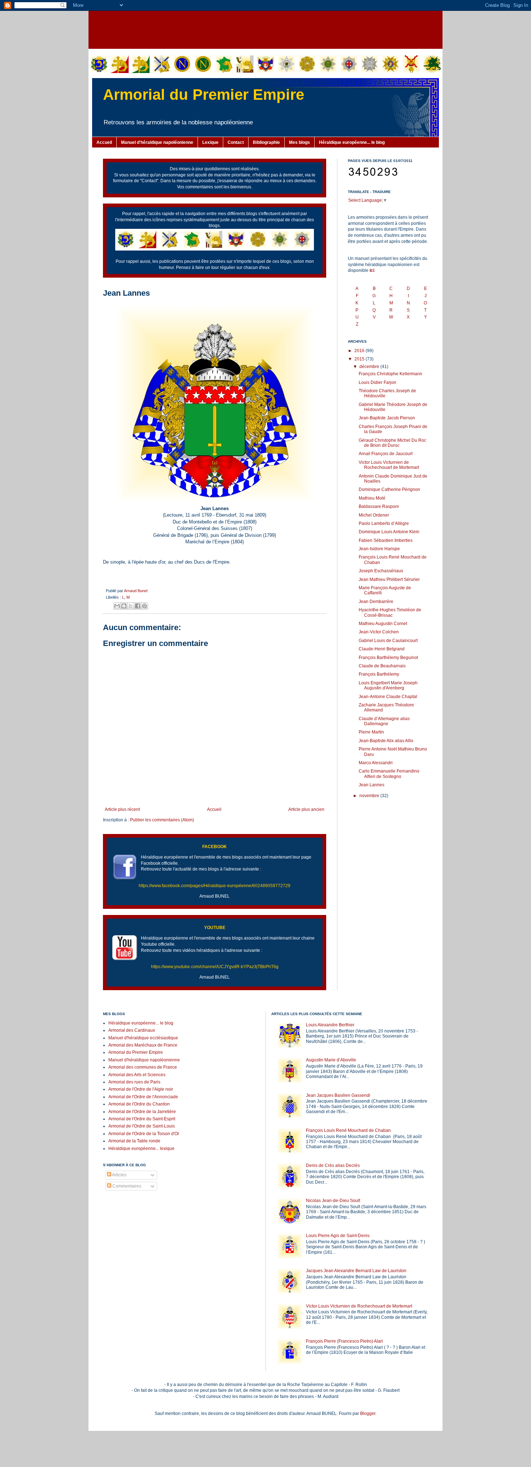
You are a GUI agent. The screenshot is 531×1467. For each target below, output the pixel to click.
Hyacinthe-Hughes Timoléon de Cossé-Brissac (390, 612)
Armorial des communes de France (142, 1067)
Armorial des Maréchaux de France (142, 1045)
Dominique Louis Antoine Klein (389, 531)
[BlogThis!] (124, 606)
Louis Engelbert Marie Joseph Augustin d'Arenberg (388, 685)
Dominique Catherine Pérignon (389, 489)
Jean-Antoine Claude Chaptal (388, 696)
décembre (369, 366)
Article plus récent (122, 809)
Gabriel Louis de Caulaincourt (388, 640)
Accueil (104, 142)
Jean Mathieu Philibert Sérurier (389, 579)
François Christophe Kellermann (390, 373)
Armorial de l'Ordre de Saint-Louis (141, 1126)
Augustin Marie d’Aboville (331, 1059)
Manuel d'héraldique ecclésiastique (143, 1037)
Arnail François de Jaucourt (386, 453)
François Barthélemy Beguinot (388, 657)
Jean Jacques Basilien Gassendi (338, 1095)
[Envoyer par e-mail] (117, 606)
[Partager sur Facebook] (137, 606)
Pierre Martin (371, 732)
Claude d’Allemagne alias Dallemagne (384, 721)
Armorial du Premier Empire (203, 94)
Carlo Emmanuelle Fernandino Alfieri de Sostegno (389, 774)
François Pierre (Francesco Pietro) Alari (344, 1341)
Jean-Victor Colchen (379, 631)
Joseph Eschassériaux (381, 570)
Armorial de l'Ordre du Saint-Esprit (141, 1118)
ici (372, 270)
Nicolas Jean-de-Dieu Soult (333, 1200)
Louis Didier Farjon (377, 382)
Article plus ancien (306, 809)
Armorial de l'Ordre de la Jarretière (142, 1111)
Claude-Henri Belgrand (382, 648)
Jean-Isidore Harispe (379, 548)
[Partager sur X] (130, 606)
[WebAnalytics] (117, 1207)
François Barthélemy (379, 674)
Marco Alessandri (376, 762)
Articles (118, 1174)
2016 (360, 350)
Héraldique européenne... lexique (141, 1148)
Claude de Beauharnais (382, 665)
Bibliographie (266, 142)
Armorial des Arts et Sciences (136, 1074)
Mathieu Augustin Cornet (383, 623)
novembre (369, 795)
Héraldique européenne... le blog (352, 142)
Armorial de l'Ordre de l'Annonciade (143, 1096)
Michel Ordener (374, 515)
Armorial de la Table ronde (134, 1140)
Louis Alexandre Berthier (330, 1024)
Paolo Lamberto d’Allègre (384, 523)
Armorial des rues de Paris (134, 1082)
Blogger (367, 1413)
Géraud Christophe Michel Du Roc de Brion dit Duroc (392, 443)
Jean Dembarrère (376, 601)
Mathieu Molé (372, 498)
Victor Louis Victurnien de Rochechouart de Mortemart (389, 465)
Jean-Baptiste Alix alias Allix (386, 740)
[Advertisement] (265, 29)
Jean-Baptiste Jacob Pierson (387, 417)
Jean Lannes (371, 784)
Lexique (210, 142)
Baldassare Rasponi (379, 506)
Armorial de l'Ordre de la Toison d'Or (143, 1133)
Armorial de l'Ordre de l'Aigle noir (140, 1089)
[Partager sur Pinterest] (144, 606)
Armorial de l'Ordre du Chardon (139, 1104)
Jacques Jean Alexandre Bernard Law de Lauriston (356, 1270)
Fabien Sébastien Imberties (386, 540)
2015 (360, 359)
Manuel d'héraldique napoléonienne (157, 142)
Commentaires (126, 1186)
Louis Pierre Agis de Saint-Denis (338, 1235)
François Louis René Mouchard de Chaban (348, 1130)
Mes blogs (299, 142)
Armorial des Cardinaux (131, 1030)
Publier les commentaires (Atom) (162, 819)
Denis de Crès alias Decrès (333, 1165)
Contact (236, 142)
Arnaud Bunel (135, 591)
